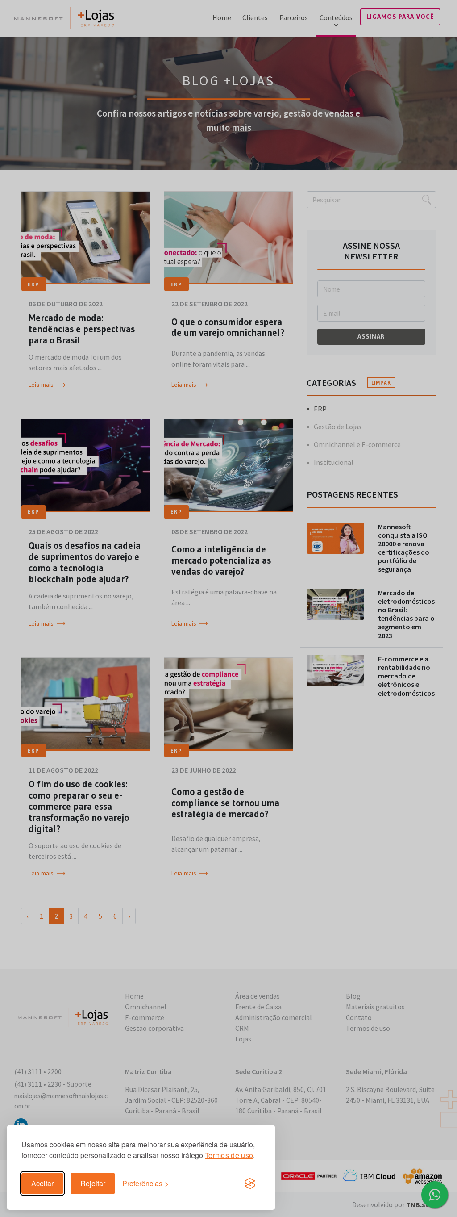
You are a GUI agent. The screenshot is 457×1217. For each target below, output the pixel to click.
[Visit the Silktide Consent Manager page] (250, 1183)
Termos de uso (229, 1155)
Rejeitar (92, 1183)
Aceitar (42, 1183)
